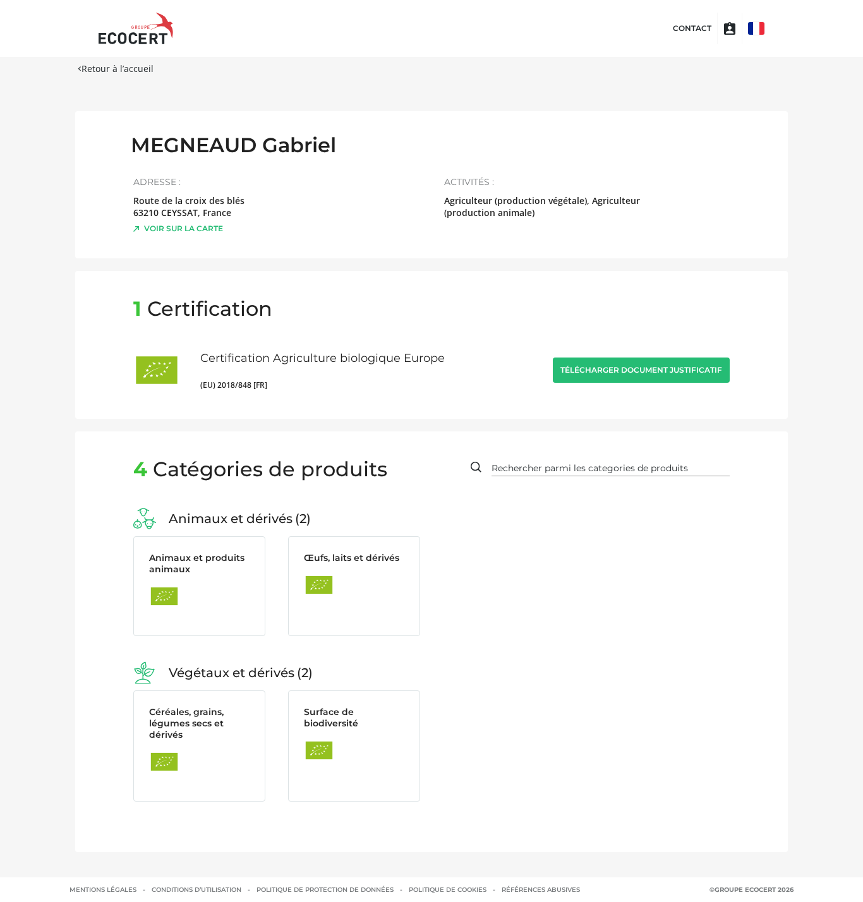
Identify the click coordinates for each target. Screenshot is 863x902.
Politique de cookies (447, 890)
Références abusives (541, 890)
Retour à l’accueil (117, 69)
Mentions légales (102, 890)
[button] (756, 28)
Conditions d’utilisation (196, 890)
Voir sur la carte (183, 228)
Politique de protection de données (325, 890)
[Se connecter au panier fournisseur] (729, 28)
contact (692, 28)
